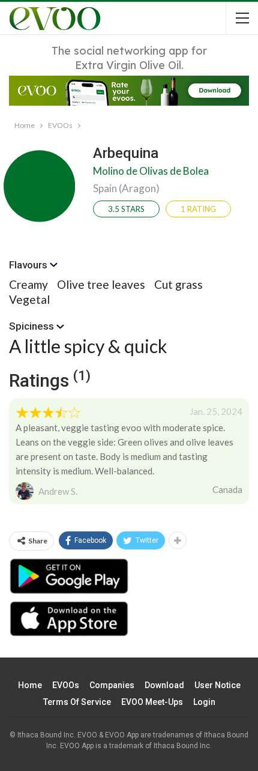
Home (30, 685)
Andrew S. (57, 491)
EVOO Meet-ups (152, 702)
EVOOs (65, 685)
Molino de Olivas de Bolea (151, 171)
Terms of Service (77, 702)
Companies (111, 685)
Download (164, 685)
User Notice (217, 685)
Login (204, 702)
